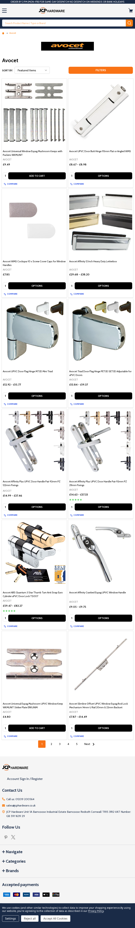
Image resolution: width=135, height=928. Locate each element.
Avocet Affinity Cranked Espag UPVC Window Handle (97, 592)
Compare (12, 184)
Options (103, 175)
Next (87, 744)
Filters (101, 70)
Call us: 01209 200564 (20, 799)
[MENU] (4, 10)
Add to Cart (37, 175)
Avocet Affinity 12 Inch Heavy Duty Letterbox (93, 261)
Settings (10, 918)
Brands (12, 870)
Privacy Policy (95, 911)
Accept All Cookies (55, 918)
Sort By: (7, 70)
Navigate (14, 851)
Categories (16, 861)
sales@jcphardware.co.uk (21, 805)
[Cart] (131, 10)
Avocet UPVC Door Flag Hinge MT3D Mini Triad (28, 371)
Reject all (30, 918)
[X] (13, 837)
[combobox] (64, 23)
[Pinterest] (5, 837)
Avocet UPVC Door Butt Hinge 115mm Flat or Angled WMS (100, 151)
